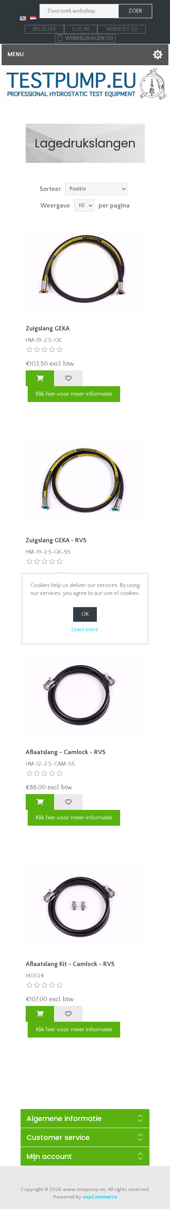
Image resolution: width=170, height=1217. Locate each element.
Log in (80, 29)
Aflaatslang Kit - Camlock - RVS (70, 964)
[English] (23, 18)
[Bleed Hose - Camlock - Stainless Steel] (85, 693)
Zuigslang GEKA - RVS (56, 540)
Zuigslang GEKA (48, 328)
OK (85, 614)
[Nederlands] (33, 18)
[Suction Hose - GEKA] (85, 269)
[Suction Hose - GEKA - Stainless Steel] (85, 481)
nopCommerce (100, 1197)
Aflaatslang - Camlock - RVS (66, 752)
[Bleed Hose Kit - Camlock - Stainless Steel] (85, 905)
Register (44, 29)
